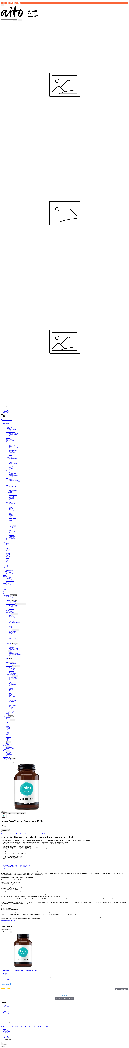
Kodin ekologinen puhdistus (15, 481)
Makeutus (11, 464)
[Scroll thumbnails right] (4, 811)
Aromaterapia (11, 493)
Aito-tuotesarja (9, 579)
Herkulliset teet (12, 459)
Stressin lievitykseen (13, 434)
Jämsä (7, 548)
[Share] (3, 1044)
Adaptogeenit (11, 442)
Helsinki (7, 545)
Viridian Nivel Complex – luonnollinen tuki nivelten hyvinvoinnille (17, 865)
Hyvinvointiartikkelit (10, 573)
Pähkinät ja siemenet (13, 466)
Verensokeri (11, 537)
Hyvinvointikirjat (12, 486)
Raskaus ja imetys (12, 526)
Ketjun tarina (8, 577)
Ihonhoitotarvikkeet (13, 473)
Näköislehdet (8, 569)
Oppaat (4, 575)
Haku (4, 1005)
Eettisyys (8, 578)
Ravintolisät (8, 441)
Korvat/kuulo (11, 515)
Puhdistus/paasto (12, 525)
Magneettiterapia (12, 499)
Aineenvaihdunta (12, 503)
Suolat (10, 467)
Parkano (7, 558)
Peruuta (15, 20)
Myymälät (5, 542)
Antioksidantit (12, 445)
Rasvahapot (11, 449)
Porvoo (7, 559)
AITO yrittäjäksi (6, 582)
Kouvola (8, 554)
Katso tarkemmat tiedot (8, 979)
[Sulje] (1, 1042)
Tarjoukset (8, 428)
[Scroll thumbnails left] (2, 811)
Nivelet (10, 520)
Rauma (7, 560)
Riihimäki (8, 561)
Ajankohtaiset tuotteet (10, 432)
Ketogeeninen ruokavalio (14, 433)
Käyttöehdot (5, 409)
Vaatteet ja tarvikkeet (10, 538)
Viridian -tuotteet (6, 1007)
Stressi (10, 530)
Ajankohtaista (9, 572)
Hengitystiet (11, 508)
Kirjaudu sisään (6, 587)
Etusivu (4, 422)
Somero (7, 564)
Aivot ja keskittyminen (13, 504)
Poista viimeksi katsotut (5, 929)
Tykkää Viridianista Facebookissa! (8, 920)
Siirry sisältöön (4, 1)
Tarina (4, 576)
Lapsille (10, 456)
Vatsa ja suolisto (12, 452)
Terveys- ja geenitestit (10, 501)
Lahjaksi (8, 541)
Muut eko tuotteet (12, 482)
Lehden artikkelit (9, 570)
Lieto (7, 555)
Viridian (7, 824)
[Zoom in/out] (6, 1044)
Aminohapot (11, 444)
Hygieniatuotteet (12, 472)
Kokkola (8, 553)
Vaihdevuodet (11, 533)
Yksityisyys (5, 410)
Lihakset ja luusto (12, 518)
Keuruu (7, 552)
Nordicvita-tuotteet (10, 426)
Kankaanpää (8, 549)
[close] (11, 932)
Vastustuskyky (12, 436)
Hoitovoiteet (11, 497)
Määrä (5, 826)
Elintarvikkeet (9, 457)
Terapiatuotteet (9, 492)
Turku (7, 566)
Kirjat (7, 485)
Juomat (10, 462)
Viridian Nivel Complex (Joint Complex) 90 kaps (20, 970)
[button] (121, 989)
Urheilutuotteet (12, 451)
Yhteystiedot (6, 583)
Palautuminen (11, 524)
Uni (9, 435)
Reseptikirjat (11, 487)
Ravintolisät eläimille (13, 490)
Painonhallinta (12, 522)
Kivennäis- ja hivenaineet (14, 447)
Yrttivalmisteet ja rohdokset (14, 450)
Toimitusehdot (6, 412)
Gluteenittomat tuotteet (13, 458)
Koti (7, 478)
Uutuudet (8, 438)
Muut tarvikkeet (12, 491)
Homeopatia (11, 498)
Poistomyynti (11, 430)
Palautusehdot (6, 411)
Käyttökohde (8, 502)
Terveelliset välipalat (13, 469)
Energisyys (11, 507)
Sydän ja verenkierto (13, 531)
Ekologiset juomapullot (13, 480)
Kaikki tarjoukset (12, 429)
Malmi (10, 547)
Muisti (10, 519)
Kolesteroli (11, 514)
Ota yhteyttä (8, 584)
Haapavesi (8, 543)
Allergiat (10, 505)
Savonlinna (8, 562)
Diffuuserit (11, 479)
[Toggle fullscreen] (5, 1044)
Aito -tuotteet (6, 1006)
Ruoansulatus (11, 527)
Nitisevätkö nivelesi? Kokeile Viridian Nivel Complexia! (15, 866)
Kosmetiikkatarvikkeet (13, 475)
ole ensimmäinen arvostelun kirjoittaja (64, 998)
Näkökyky (11, 521)
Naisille (10, 453)
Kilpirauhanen (12, 512)
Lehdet (4, 567)
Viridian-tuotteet (9, 427)
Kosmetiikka (8, 470)
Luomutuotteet (9, 439)
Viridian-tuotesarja (10, 581)
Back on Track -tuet (13, 495)
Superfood (11, 468)
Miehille (10, 455)
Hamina (7, 544)
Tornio (7, 565)
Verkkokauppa (6, 423)
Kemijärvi (8, 550)
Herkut (10, 461)
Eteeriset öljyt (11, 496)
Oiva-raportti (6, 1013)
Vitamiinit (11, 446)
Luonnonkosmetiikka (13, 476)
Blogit (4, 571)
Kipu (10, 513)
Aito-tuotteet (8, 424)
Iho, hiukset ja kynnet (13, 510)
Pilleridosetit (11, 484)
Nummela (8, 556)
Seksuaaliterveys (12, 529)
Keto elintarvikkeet (13, 463)
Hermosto (11, 509)
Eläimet (7, 489)
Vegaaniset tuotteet (10, 440)
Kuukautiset (11, 516)
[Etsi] (20, 20)
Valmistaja (8, 539)
